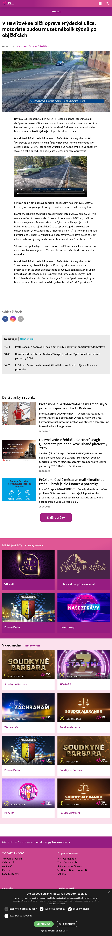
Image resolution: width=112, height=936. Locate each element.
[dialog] (56, 912)
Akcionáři (7, 866)
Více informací (59, 903)
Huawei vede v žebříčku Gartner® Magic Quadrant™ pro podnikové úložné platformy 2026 (57, 356)
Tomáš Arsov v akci (67, 862)
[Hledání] (107, 4)
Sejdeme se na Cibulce (69, 866)
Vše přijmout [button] (43, 924)
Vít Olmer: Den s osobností (72, 870)
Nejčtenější (27, 339)
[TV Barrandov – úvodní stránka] (8, 3)
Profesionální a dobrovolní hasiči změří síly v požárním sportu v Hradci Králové (60, 347)
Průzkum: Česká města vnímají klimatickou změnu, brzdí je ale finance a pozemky (56, 367)
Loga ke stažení (10, 874)
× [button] (109, 892)
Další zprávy (56, 517)
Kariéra (6, 870)
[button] (56, 931)
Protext (56, 11)
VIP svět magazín (66, 858)
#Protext (22, 46)
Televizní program (12, 858)
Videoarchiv (8, 862)
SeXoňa (61, 874)
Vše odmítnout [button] (67, 924)
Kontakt (7, 889)
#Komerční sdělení (39, 46)
